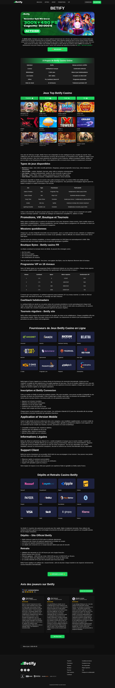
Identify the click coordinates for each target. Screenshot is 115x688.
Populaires (28, 98)
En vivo (47, 98)
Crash (65, 98)
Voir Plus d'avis (57, 636)
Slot (85, 98)
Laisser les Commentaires (86, 591)
